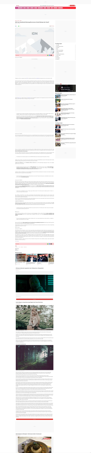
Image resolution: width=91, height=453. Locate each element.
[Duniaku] (17, 5)
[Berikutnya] (54, 257)
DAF (27, 78)
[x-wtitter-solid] (51, 55)
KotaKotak (37, 78)
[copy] (52, 55)
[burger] (75, 5)
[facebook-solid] (49, 55)
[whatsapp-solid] (47, 55)
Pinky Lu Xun (19, 97)
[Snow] (16, 250)
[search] (68, 5)
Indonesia (29, 97)
